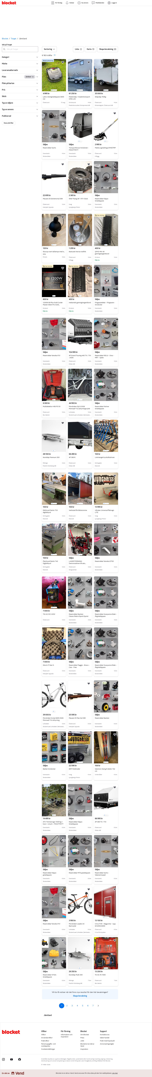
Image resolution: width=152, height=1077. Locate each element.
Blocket (5, 38)
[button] (20, 57)
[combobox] (20, 49)
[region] (54, 75)
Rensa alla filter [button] (8, 123)
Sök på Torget (7, 45)
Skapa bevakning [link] (80, 996)
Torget (13, 38)
